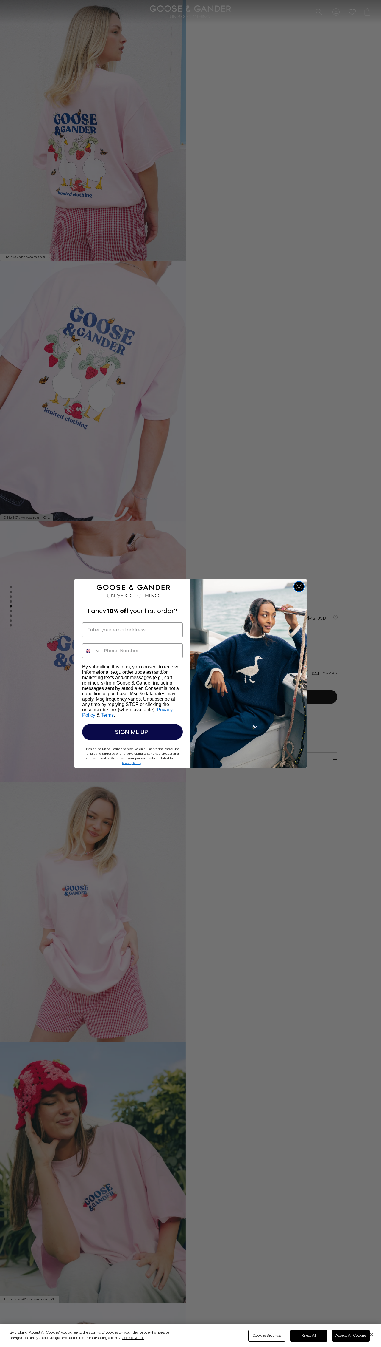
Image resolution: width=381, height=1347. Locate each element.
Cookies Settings (267, 1336)
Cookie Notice (133, 1338)
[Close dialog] (299, 586)
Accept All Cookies (350, 1336)
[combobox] (91, 651)
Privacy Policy (131, 763)
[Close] (371, 1334)
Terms (107, 715)
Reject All (309, 1336)
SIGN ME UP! (132, 732)
